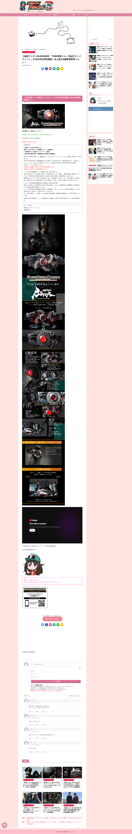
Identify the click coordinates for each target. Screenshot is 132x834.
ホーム (25, 14)
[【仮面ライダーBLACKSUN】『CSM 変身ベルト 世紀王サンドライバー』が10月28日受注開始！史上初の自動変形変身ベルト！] (54, 68)
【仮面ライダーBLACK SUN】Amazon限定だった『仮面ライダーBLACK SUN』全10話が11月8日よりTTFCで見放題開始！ (72, 785)
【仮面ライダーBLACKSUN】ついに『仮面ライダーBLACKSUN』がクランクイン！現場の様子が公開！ (32, 810)
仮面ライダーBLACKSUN (29, 651)
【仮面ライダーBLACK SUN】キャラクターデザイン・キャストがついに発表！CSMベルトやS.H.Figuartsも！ (52, 785)
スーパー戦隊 (72, 14)
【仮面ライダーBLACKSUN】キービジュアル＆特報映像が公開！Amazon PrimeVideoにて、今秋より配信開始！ (32, 785)
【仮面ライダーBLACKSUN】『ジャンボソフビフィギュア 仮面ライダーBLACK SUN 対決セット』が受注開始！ (52, 810)
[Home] (36, 9)
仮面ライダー (56, 14)
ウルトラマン (87, 14)
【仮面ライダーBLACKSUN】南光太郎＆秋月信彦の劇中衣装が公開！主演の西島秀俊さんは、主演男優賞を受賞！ (72, 810)
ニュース (41, 14)
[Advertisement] (84, 5)
